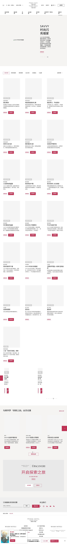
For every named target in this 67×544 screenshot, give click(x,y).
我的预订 (47, 5)
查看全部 (61, 411)
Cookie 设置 (45, 541)
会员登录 (29, 485)
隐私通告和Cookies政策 (34, 541)
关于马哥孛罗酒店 (41, 526)
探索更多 (42, 50)
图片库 (42, 5)
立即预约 (11, 193)
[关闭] (64, 540)
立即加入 (38, 485)
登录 (9, 5)
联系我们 (26, 526)
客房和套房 (7, 12)
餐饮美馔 (15, 12)
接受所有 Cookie (54, 541)
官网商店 (37, 12)
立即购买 (55, 278)
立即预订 (61, 5)
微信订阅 (36, 506)
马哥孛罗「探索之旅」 (48, 12)
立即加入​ (12, 5)
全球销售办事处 (41, 534)
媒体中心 (41, 528)
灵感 (22, 12)
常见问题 (41, 536)
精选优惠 (60, 12)
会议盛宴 (29, 12)
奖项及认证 (41, 530)
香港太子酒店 (5, 513)
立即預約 (55, 235)
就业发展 (41, 532)
